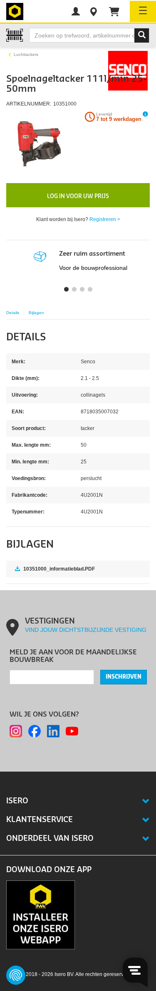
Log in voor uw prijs (78, 196)
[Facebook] (34, 731)
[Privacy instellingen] (15, 975)
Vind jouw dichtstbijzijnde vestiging (85, 629)
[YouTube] (72, 731)
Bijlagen (36, 312)
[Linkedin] (53, 731)
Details (12, 312)
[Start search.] (141, 35)
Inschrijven (123, 677)
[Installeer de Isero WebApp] (40, 914)
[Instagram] (16, 731)
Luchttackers (26, 54)
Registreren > (104, 219)
